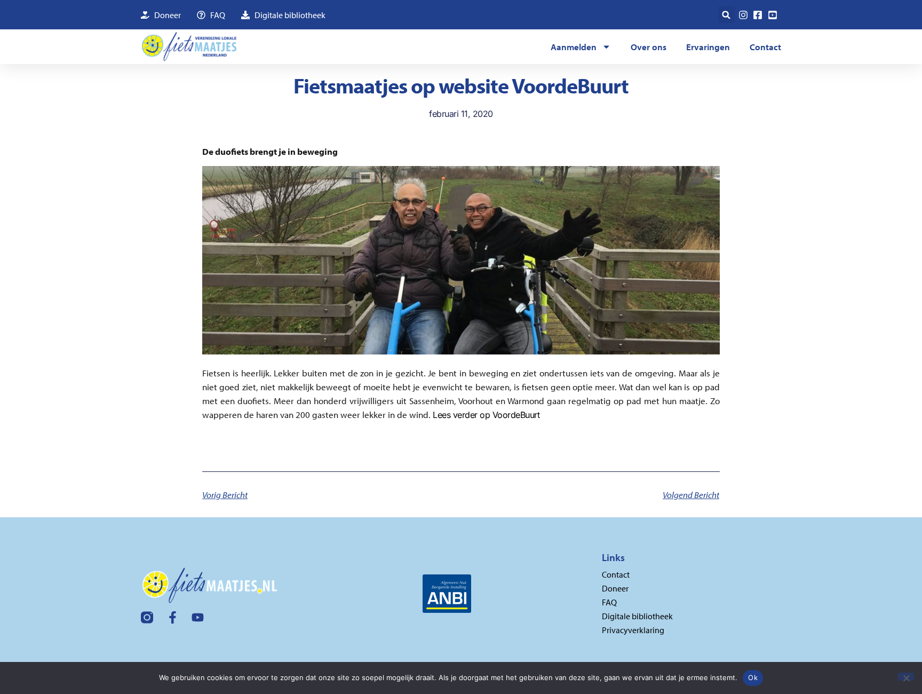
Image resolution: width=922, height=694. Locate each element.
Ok (753, 677)
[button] (726, 14)
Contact (765, 46)
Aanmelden (574, 46)
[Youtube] (198, 617)
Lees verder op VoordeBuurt (486, 414)
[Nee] (906, 677)
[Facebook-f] (172, 617)
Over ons (648, 46)
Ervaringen (708, 46)
